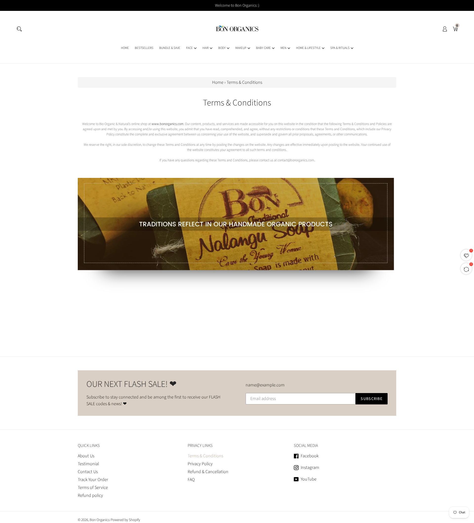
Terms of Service (93, 487)
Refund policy (90, 495)
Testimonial (88, 464)
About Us (86, 456)
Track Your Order (93, 480)
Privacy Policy (200, 464)
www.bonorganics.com (167, 124)
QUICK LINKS (89, 445)
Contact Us (88, 472)
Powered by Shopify (125, 520)
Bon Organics (100, 520)
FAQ (191, 480)
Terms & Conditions (205, 456)
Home (217, 82)
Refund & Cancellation (208, 472)
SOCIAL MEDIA (306, 445)
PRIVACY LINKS (200, 445)
